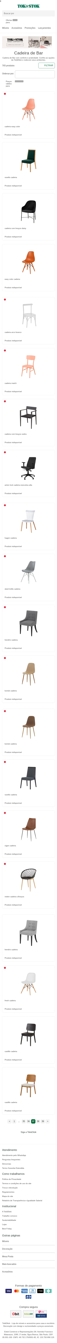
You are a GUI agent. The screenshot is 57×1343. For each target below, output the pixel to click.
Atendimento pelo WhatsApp (14, 1155)
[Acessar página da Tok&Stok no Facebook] (17, 1138)
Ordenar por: (8, 73)
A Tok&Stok (7, 1212)
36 (28, 1121)
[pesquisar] (51, 13)
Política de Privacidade (11, 1179)
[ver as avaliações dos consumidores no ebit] (15, 1314)
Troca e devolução (10, 1188)
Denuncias (6, 1164)
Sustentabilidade (9, 1220)
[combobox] (35, 74)
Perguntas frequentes (11, 1159)
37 (33, 1121)
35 (24, 1121)
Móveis (5, 28)
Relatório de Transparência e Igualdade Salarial (22, 1200)
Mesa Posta (7, 1256)
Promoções (30, 28)
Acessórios (17, 28)
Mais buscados (9, 1264)
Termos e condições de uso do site (16, 1183)
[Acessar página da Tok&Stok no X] (40, 1138)
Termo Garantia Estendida (13, 1168)
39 (43, 1121)
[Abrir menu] (9, 6)
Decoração (7, 1249)
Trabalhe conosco (9, 1216)
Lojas (4, 1224)
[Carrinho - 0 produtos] (53, 6)
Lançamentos (44, 28)
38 (38, 1121)
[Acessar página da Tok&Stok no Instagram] (25, 1138)
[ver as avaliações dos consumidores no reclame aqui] (28, 1314)
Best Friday (7, 1229)
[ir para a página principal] (28, 6)
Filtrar (48, 65)
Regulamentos (8, 1192)
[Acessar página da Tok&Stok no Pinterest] (32, 1138)
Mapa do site (7, 1196)
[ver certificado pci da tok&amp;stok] (41, 1314)
